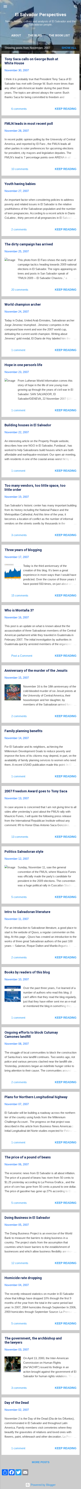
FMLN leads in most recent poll (29, 124)
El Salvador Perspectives (40, 14)
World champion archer (23, 304)
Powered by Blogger (43, 1484)
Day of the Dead (17, 1403)
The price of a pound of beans (28, 1157)
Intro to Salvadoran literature (27, 912)
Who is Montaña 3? (19, 610)
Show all (69, 47)
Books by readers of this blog (27, 972)
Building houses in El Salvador (28, 425)
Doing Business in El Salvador (27, 1218)
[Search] (75, 7)
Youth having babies (20, 184)
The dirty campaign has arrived (29, 244)
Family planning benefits (23, 731)
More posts (40, 1462)
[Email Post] (32, 110)
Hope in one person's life (23, 365)
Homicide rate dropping (23, 1278)
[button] (74, 59)
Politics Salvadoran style (24, 852)
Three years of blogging (23, 550)
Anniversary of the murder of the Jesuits (36, 670)
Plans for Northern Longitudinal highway (36, 1097)
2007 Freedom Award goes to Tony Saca (36, 791)
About (16, 35)
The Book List (59, 35)
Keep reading (65, 108)
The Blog (35, 35)
